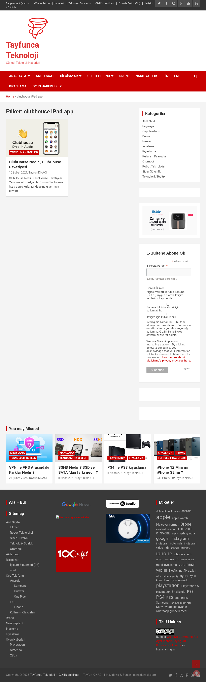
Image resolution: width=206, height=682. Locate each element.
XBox (13, 655)
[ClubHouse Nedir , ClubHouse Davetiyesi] (37, 138)
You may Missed (24, 428)
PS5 (169, 597)
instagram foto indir (169, 543)
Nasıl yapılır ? (147, 76)
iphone (164, 554)
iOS (12, 602)
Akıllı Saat (45, 76)
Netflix (173, 570)
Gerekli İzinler (155, 288)
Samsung (20, 586)
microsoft (172, 559)
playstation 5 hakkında (170, 592)
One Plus (20, 596)
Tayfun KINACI (38, 172)
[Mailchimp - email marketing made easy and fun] (185, 369)
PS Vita (184, 598)
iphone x (179, 554)
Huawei (19, 591)
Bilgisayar (69, 76)
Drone (124, 76)
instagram (179, 538)
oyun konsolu (179, 580)
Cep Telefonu (98, 76)
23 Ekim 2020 (165, 478)
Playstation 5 (190, 586)
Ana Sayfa (17, 76)
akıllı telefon (174, 511)
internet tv (185, 548)
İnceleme (172, 76)
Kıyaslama (18, 86)
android (186, 511)
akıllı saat (161, 511)
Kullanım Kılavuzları (154, 156)
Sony (159, 607)
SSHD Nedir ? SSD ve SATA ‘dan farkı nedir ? (78, 470)
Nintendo (16, 650)
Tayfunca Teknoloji (42, 675)
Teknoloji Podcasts (80, 3)
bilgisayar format (167, 524)
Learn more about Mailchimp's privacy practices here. (168, 359)
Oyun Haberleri (45, 86)
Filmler (146, 141)
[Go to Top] (196, 664)
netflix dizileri (187, 570)
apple (163, 517)
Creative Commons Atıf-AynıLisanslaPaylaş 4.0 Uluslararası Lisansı (178, 641)
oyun (184, 576)
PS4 (160, 597)
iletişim (149, 3)
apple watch (180, 518)
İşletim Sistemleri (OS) (24, 565)
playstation (168, 585)
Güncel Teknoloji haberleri (49, 3)
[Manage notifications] (196, 673)
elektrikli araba (165, 529)
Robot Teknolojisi (153, 166)
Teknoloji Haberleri (24, 152)
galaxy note (187, 533)
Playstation (117, 458)
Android (15, 580)
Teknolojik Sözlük (153, 176)
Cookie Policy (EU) (129, 3)
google (162, 538)
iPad (13, 570)
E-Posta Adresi (157, 266)
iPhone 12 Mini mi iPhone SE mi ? (172, 470)
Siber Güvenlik (151, 171)
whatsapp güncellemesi (171, 611)
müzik (182, 565)
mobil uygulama (166, 565)
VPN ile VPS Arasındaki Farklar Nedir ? (29, 470)
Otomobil (148, 161)
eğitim (175, 533)
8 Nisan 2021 (66, 478)
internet (175, 548)
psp (177, 598)
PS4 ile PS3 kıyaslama (126, 467)
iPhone (180, 452)
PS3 (190, 591)
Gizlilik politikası (104, 3)
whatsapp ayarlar (176, 607)
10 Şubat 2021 (18, 172)
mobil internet (187, 559)
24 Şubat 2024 (18, 478)
